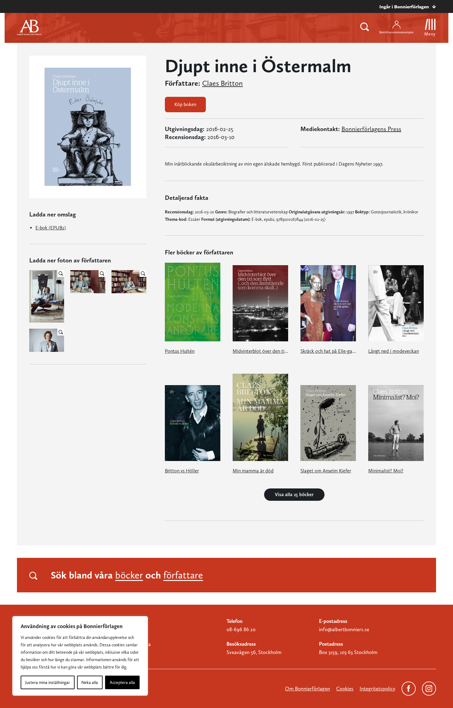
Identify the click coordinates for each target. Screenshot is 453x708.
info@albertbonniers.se (344, 629)
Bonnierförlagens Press (371, 129)
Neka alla (89, 682)
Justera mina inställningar (47, 682)
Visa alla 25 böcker (294, 494)
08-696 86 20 (240, 629)
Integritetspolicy (377, 688)
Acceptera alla (122, 682)
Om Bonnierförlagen (307, 688)
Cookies (344, 688)
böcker (129, 575)
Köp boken (185, 104)
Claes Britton (222, 83)
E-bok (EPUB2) (50, 228)
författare (183, 575)
